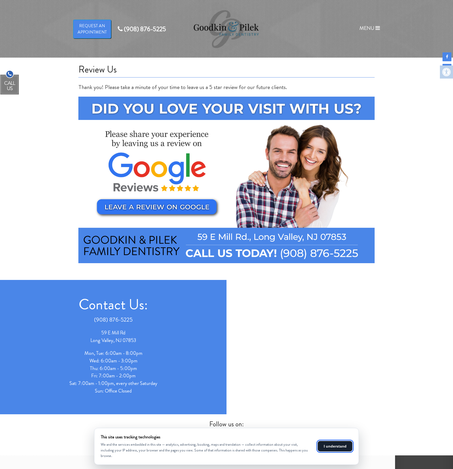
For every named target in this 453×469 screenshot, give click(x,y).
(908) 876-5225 (113, 320)
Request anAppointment (92, 29)
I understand (335, 446)
